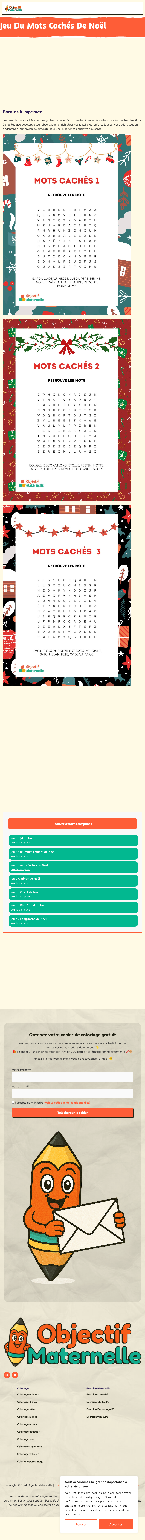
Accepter (116, 1524)
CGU (58, 1485)
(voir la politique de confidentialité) (67, 1103)
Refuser (81, 1524)
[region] (99, 1504)
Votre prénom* (21, 1070)
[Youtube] (15, 1375)
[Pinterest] (7, 1375)
